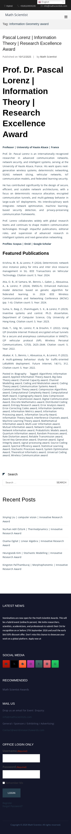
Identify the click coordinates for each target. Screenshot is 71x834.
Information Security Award (41, 414)
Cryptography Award (30, 395)
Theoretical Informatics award (28, 452)
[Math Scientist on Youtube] (6, 664)
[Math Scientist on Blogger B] (22, 664)
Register (7, 803)
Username (15, 751)
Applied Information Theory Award (31, 376)
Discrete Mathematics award (27, 402)
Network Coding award (47, 427)
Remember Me (14, 782)
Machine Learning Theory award (21, 420)
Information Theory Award (18, 417)
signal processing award (35, 442)
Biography (20, 373)
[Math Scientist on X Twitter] (14, 664)
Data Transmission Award (26, 399)
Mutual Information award (18, 427)
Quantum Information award (19, 433)
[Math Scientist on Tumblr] (39, 664)
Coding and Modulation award (40, 383)
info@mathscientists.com (17, 717)
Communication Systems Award (38, 386)
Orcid (27, 243)
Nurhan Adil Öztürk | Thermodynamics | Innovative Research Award (33, 531)
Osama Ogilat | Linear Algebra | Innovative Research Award (33, 543)
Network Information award (18, 430)
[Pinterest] (47, 664)
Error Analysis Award (52, 405)
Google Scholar (42, 243)
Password (15, 767)
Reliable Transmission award (45, 436)
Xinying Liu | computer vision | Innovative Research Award (33, 519)
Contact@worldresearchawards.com (23, 730)
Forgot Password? (13, 806)
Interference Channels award (51, 417)
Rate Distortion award (15, 436)
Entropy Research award (25, 405)
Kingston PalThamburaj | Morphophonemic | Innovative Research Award (35, 567)
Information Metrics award (26, 411)
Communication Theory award (20, 389)
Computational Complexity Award (30, 392)
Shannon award (46, 439)
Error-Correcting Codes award (20, 408)
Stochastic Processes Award (27, 449)
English (45, 2)
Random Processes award (52, 433)
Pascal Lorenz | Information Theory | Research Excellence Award (32, 43)
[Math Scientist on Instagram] (30, 664)
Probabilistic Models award (51, 430)
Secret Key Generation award (19, 439)
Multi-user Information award (42, 424)
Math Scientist (16, 14)
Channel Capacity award (34, 380)
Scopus (17, 243)
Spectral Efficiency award (25, 446)
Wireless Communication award (29, 455)
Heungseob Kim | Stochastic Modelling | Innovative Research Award (32, 555)
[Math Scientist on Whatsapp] (55, 664)
